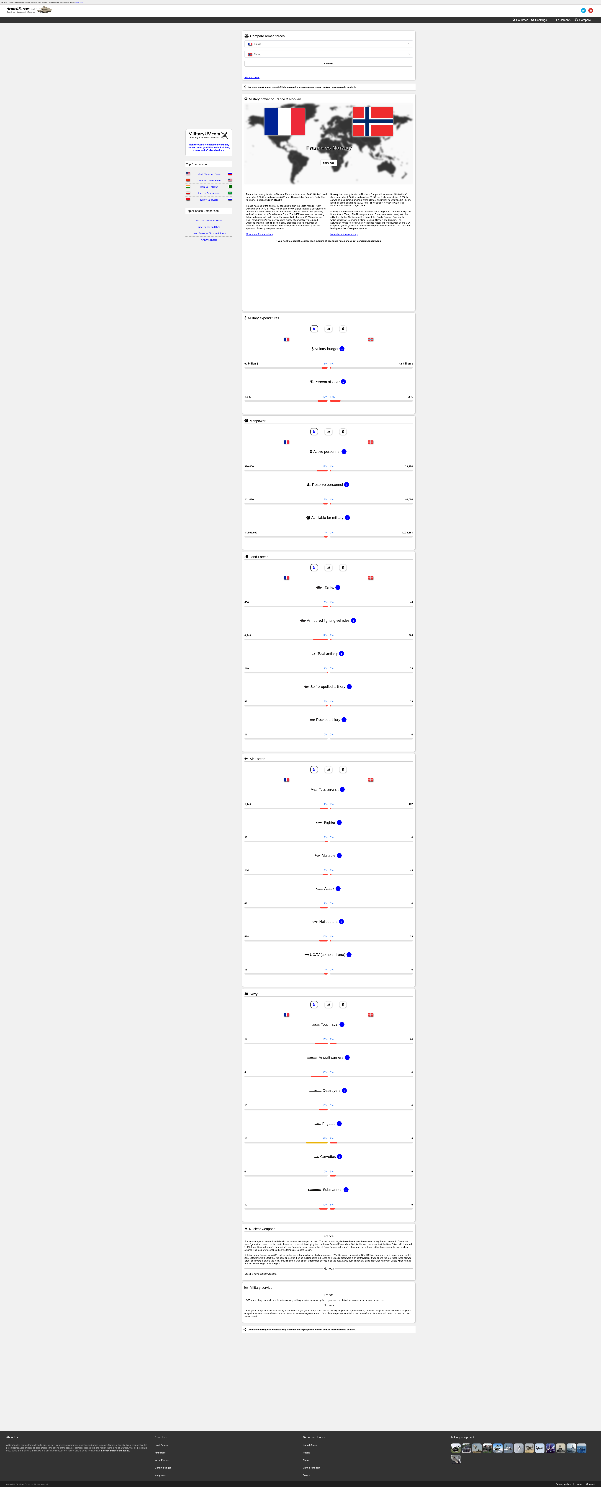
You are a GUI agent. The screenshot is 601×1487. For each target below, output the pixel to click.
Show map (328, 162)
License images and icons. (115, 1450)
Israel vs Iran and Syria (209, 226)
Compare (328, 63)
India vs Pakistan (209, 186)
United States (310, 1445)
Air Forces (160, 1452)
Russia (306, 1452)
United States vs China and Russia (209, 233)
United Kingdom (311, 1467)
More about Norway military (344, 234)
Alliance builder (251, 77)
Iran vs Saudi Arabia (209, 193)
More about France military (259, 234)
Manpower (160, 1475)
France (306, 1475)
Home (579, 1484)
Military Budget (163, 1467)
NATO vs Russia (209, 239)
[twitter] (583, 12)
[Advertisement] (208, 77)
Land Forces (161, 1445)
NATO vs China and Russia (209, 220)
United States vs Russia (209, 174)
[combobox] (328, 43)
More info (78, 2)
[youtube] (590, 12)
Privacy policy (563, 1484)
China (306, 1460)
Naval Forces (162, 1460)
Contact (590, 1484)
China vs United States (209, 180)
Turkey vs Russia (209, 199)
